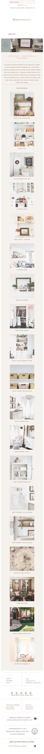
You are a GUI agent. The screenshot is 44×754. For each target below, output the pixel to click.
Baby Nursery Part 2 (22, 452)
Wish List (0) (30, 8)
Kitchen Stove (22, 209)
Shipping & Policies (33, 683)
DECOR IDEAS (28, 56)
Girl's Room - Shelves (22, 239)
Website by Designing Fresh (22, 751)
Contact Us (30, 681)
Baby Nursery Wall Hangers (22, 512)
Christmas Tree (22, 603)
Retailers (10, 707)
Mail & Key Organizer (22, 118)
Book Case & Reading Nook (22, 361)
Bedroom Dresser (22, 300)
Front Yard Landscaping (22, 633)
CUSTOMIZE (22, 58)
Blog (8, 683)
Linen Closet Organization (22, 391)
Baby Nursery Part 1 (22, 421)
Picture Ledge (22, 270)
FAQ (27, 679)
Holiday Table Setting (22, 573)
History (9, 681)
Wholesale (10, 709)
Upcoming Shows (12, 705)
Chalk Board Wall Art (22, 179)
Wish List (29, 709)
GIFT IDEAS (13, 56)
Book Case (22, 148)
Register (29, 707)
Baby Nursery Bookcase (22, 482)
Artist (8, 679)
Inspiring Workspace (22, 664)
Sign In (28, 705)
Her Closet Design (22, 330)
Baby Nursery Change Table (22, 542)
